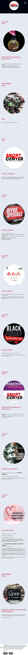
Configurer (5, 650)
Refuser (10, 653)
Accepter (5, 653)
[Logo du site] (14, 5)
